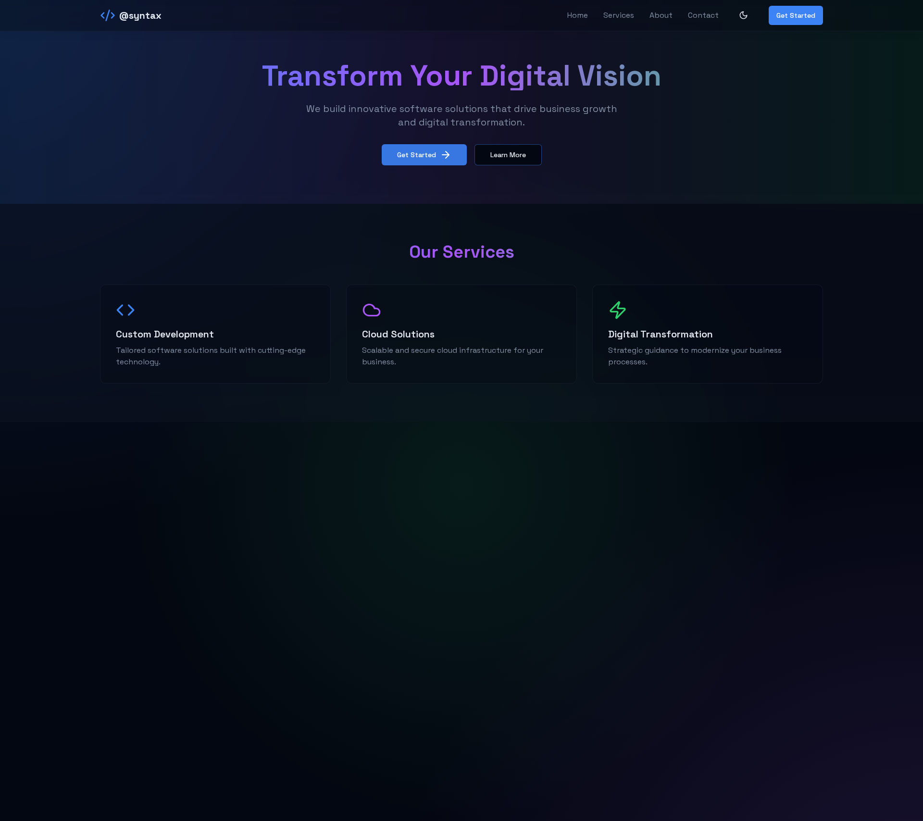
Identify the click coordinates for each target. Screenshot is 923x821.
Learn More (508, 154)
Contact (703, 15)
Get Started (795, 15)
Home (577, 15)
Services (618, 15)
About (661, 15)
